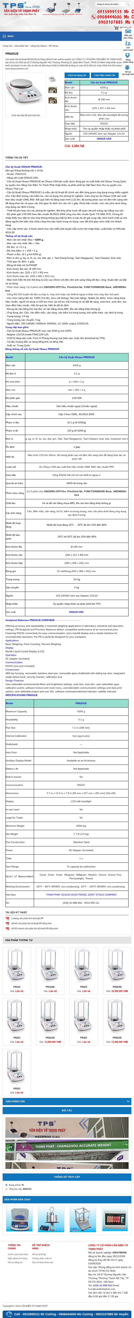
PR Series (53, 46)
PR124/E (50, 987)
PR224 (83, 987)
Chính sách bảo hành (18, 1254)
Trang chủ (7, 46)
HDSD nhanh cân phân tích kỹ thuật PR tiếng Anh (34, 928)
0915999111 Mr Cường (39, 1314)
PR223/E (50, 1037)
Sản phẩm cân (21, 46)
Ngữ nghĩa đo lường (17, 1258)
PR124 (16, 987)
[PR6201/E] (52, 79)
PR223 (16, 1037)
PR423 (83, 1037)
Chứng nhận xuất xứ (42, 1258)
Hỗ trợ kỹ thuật (39, 1254)
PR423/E (117, 1037)
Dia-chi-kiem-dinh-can (42, 1262)
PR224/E (117, 987)
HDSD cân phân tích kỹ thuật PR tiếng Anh (31, 923)
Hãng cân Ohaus (39, 46)
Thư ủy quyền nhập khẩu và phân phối (104, 128)
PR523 (16, 1088)
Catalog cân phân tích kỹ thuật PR (27, 918)
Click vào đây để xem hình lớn (26, 115)
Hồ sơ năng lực (15, 1262)
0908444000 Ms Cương (76, 1314)
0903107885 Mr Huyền (112, 1314)
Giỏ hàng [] (125, 27)
